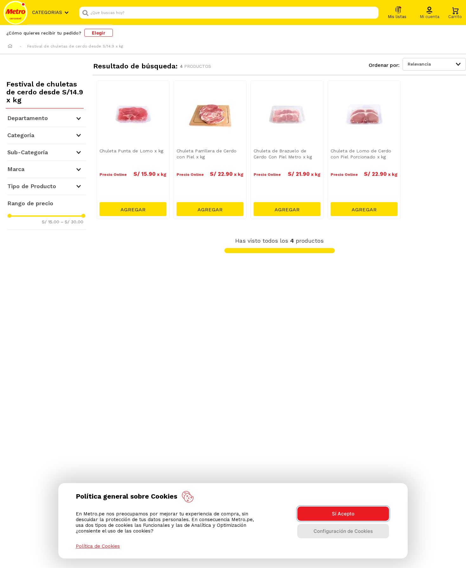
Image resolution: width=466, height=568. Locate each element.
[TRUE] (133, 209)
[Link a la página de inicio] (10, 46)
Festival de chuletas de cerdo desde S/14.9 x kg (75, 46)
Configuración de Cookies (343, 531)
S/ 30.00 (72, 221)
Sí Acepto (343, 514)
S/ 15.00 (50, 221)
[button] (429, 13)
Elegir (98, 32)
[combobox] (229, 13)
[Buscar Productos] (372, 13)
